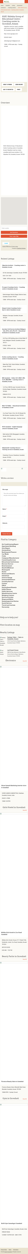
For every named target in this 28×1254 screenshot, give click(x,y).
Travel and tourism (8, 605)
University (5, 607)
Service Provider (7, 597)
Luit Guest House (12, 650)
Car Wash (5, 554)
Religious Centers (8, 595)
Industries (5, 575)
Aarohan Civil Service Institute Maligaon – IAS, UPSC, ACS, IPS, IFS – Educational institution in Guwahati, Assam (14, 330)
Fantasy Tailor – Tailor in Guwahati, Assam (15, 638)
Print (18, 89)
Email (4, 516)
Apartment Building (9, 546)
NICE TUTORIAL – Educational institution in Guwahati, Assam (14, 406)
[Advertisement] (14, 64)
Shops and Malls (7, 599)
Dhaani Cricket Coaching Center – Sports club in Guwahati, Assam (12, 309)
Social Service (7, 603)
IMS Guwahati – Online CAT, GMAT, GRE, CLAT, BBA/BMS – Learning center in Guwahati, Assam (13, 379)
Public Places (6, 589)
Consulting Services (9, 560)
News (10, 1249)
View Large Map (14, 236)
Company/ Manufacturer (10, 558)
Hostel (4, 572)
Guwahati (8, 5)
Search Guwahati (8, 1251)
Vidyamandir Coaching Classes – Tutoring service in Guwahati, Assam (13, 448)
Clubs (4, 556)
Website (4, 523)
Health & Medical (8, 568)
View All (25, 661)
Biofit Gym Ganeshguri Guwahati (11, 1223)
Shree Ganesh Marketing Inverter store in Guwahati (13, 786)
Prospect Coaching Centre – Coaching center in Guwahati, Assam (13, 288)
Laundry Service (7, 581)
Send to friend (7, 84)
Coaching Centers (12, 7)
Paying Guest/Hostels (9, 587)
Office (4, 585)
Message (5, 489)
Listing (13, 5)
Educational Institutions (10, 562)
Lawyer (4, 583)
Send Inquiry (19, 84)
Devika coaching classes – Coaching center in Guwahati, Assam (13, 357)
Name (4, 509)
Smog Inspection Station (10, 601)
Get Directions (14, 232)
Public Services (7, 591)
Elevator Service (7, 564)
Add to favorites (8, 89)
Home (2, 5)
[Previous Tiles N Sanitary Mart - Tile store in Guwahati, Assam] (6, 469)
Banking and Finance (9, 552)
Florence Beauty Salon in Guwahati (12, 1081)
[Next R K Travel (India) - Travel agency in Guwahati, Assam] (21, 469)
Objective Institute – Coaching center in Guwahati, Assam (14, 266)
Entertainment (7, 566)
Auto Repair (6, 548)
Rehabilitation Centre (9, 593)
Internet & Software (8, 579)
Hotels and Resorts (8, 573)
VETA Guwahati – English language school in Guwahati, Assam (12, 427)
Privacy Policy (4, 1249)
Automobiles (6, 550)
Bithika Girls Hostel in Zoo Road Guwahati (11, 933)
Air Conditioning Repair (10, 544)
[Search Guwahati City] (14, 1)
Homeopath (6, 570)
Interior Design (7, 577)
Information (15, 1249)
